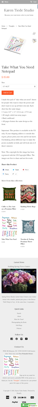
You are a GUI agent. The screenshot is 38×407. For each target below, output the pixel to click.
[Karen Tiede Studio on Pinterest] (16, 339)
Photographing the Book (19, 322)
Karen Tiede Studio (19, 10)
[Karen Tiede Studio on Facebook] (11, 339)
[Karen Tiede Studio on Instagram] (21, 339)
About (19, 316)
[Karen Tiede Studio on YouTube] (26, 339)
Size (3, 82)
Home (3, 26)
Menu (6, 2)
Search (19, 313)
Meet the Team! (19, 319)
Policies (19, 328)
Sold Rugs (19, 325)
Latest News (19, 262)
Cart (34, 2)
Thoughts (11, 26)
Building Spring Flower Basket (19, 266)
